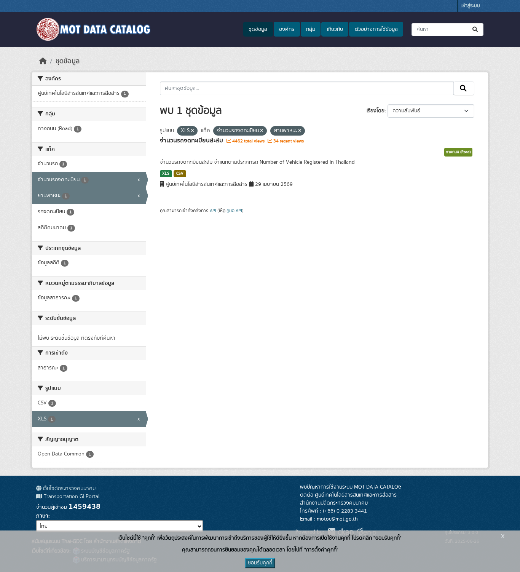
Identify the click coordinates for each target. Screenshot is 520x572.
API (213, 210)
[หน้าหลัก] (43, 61)
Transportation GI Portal (70, 496)
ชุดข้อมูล (258, 29)
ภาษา (42, 516)
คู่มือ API (234, 210)
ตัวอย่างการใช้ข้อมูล (376, 29)
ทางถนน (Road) (458, 152)
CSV (179, 174)
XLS (165, 174)
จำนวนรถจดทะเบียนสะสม (192, 140)
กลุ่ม (310, 29)
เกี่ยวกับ (335, 29)
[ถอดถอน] (192, 131)
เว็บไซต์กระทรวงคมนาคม (68, 488)
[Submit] (475, 29)
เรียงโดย (375, 111)
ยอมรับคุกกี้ (260, 563)
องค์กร (286, 29)
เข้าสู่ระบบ (470, 6)
